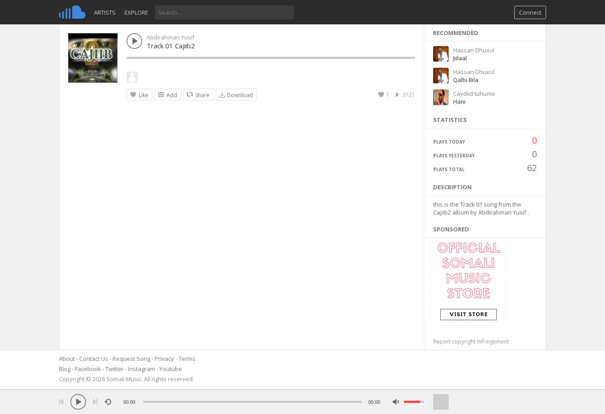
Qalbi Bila (465, 80)
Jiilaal (460, 58)
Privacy (164, 359)
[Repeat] (108, 402)
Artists (105, 12)
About (67, 359)
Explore (136, 12)
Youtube (170, 369)
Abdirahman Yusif (170, 37)
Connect (530, 12)
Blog (64, 369)
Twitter (114, 369)
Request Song (131, 359)
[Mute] (396, 402)
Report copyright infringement (471, 341)
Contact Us (93, 359)
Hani (459, 101)
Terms (186, 359)
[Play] (78, 402)
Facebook (88, 369)
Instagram (141, 369)
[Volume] (414, 402)
